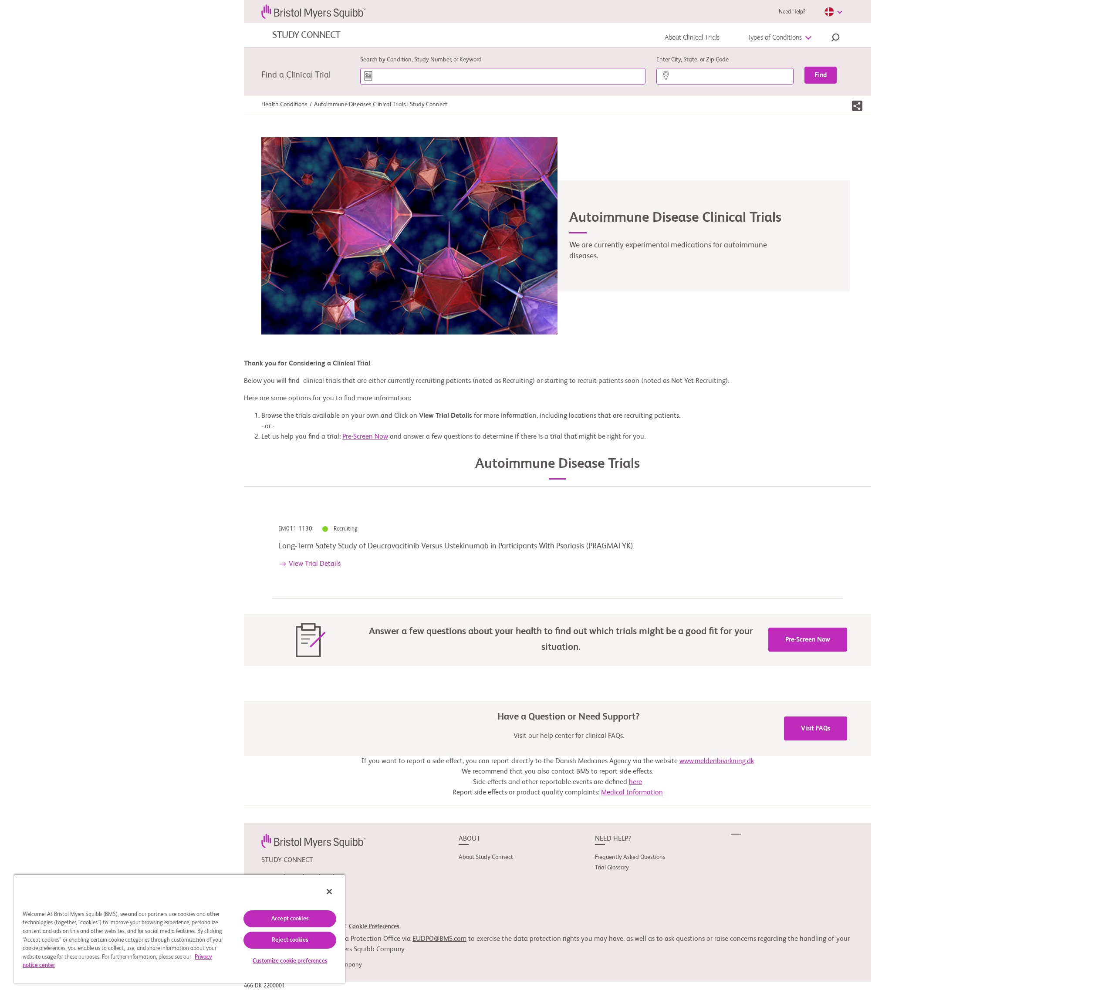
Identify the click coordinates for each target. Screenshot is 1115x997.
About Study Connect (486, 857)
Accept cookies (289, 919)
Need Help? (792, 12)
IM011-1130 (296, 529)
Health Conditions (284, 104)
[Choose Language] (833, 12)
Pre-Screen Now (365, 436)
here (635, 782)
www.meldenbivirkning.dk (716, 761)
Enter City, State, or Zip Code (692, 60)
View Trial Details (315, 564)
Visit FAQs (815, 728)
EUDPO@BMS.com (439, 939)
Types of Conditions (774, 37)
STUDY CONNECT (306, 35)
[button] (835, 39)
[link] (313, 841)
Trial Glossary (612, 868)
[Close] (329, 891)
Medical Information (632, 792)
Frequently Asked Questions (630, 857)
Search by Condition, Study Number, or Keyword (421, 60)
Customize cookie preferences (290, 961)
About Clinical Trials (692, 37)
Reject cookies (290, 940)
